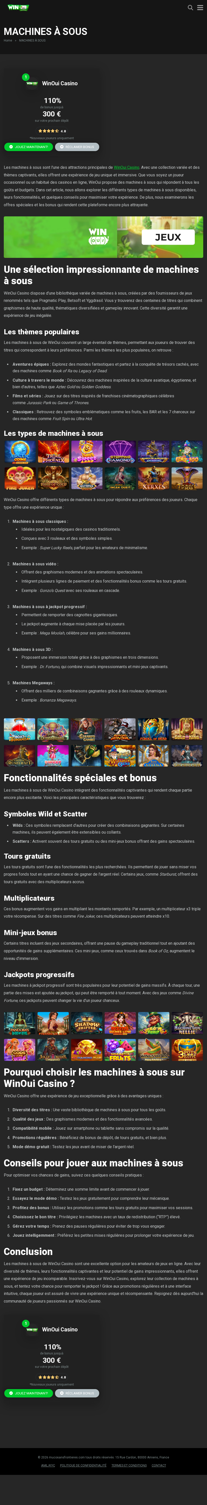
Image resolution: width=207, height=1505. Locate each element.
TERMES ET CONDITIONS (129, 1465)
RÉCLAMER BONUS (79, 147)
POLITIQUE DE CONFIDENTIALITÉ (83, 1465)
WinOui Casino (60, 83)
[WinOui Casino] (32, 88)
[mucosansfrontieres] (18, 7)
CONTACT (159, 1465)
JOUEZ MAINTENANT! (31, 147)
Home (8, 40)
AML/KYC (48, 1465)
